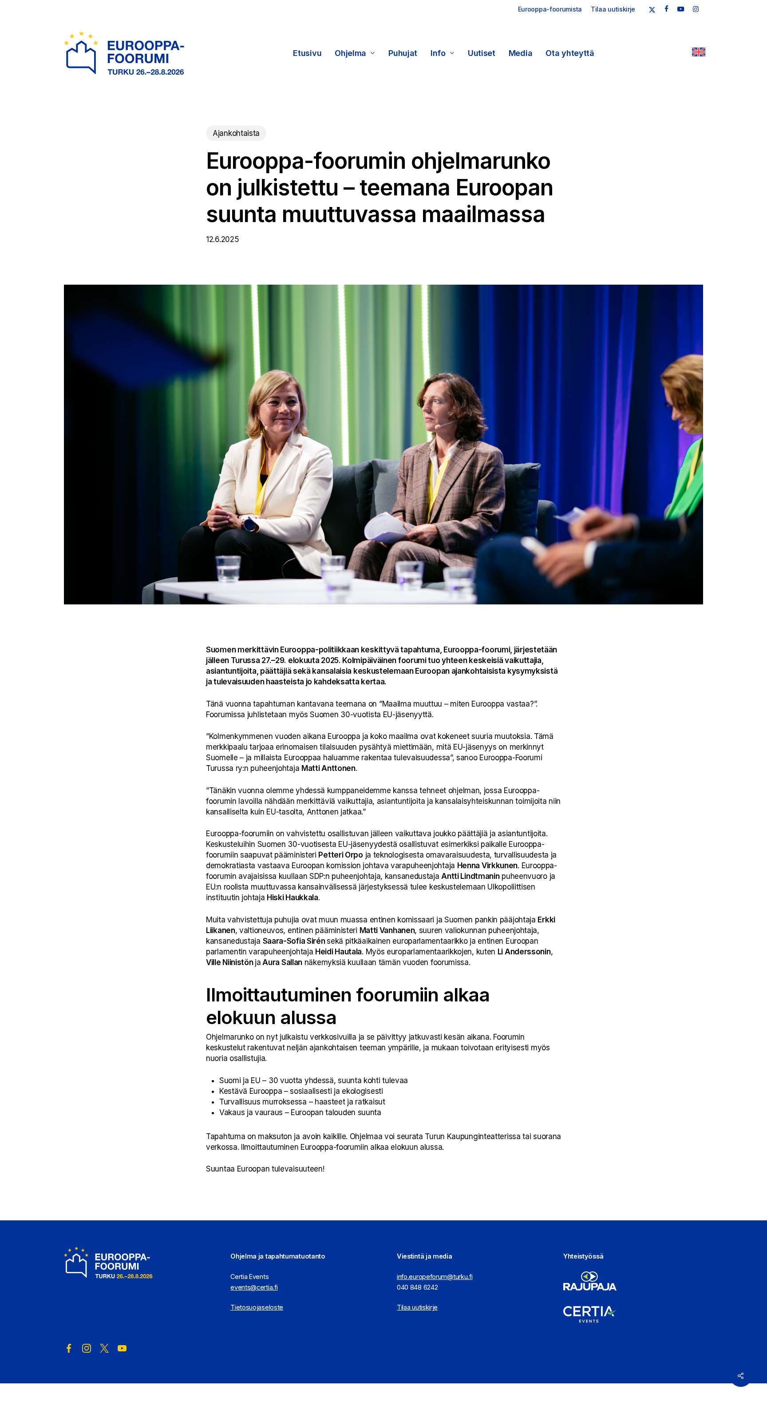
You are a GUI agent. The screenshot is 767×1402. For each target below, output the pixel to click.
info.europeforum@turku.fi (435, 1276)
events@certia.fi (253, 1287)
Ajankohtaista (236, 133)
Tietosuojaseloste (256, 1307)
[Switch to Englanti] (698, 53)
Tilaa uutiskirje (417, 1307)
